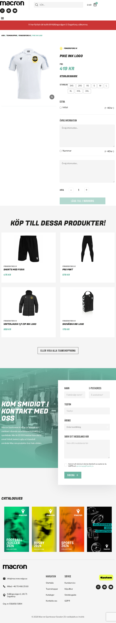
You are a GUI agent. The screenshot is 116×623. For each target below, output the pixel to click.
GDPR (67, 601)
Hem (3, 35)
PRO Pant (67, 269)
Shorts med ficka (14, 269)
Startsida (49, 583)
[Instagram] (2, 10)
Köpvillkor (69, 589)
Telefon (67, 404)
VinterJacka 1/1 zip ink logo (20, 324)
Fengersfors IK (25, 35)
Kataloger (50, 595)
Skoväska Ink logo (73, 324)
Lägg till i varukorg (82, 201)
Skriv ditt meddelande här (76, 436)
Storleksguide (70, 595)
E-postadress (95, 388)
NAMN (66, 388)
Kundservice (70, 583)
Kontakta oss (51, 601)
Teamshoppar (11, 35)
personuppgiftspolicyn (85, 466)
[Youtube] (15, 10)
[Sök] (36, 4)
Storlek (64, 84)
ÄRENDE (67, 420)
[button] (2, 18)
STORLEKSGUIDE (68, 76)
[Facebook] (8, 10)
